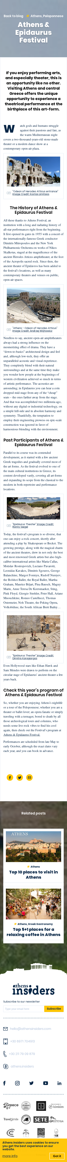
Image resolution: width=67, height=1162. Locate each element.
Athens (36, 16)
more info (10, 1156)
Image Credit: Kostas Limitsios (31, 194)
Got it (57, 1156)
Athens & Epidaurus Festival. (21, 735)
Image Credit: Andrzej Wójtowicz (32, 331)
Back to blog (13, 16)
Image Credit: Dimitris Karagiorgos (33, 657)
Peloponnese (53, 16)
